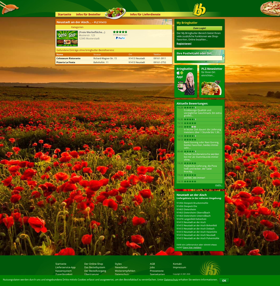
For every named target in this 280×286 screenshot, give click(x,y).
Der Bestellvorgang (95, 270)
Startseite (64, 14)
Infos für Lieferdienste (145, 14)
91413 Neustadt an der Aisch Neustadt (196, 235)
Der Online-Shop (93, 263)
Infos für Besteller (88, 14)
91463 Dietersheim (186, 209)
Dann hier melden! (192, 247)
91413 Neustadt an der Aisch (191, 222)
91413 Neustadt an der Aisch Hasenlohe (197, 231)
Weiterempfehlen (125, 270)
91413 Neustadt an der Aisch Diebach (196, 228)
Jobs (152, 267)
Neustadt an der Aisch (192, 195)
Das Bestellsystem (94, 267)
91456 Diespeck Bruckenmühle (192, 202)
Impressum (179, 267)
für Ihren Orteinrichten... (211, 72)
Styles (118, 263)
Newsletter (121, 267)
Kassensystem (63, 270)
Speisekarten (157, 274)
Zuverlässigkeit (63, 274)
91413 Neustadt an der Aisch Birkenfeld (197, 225)
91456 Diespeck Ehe (187, 206)
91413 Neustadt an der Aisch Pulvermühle (198, 238)
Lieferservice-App (65, 267)
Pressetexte (157, 270)
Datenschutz (171, 279)
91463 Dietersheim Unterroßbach (194, 215)
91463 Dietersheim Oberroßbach (193, 212)
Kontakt (177, 263)
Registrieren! (184, 43)
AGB (152, 263)
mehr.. (218, 185)
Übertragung (91, 274)
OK (224, 280)
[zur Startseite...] (199, 9)
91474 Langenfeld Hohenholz (191, 218)
